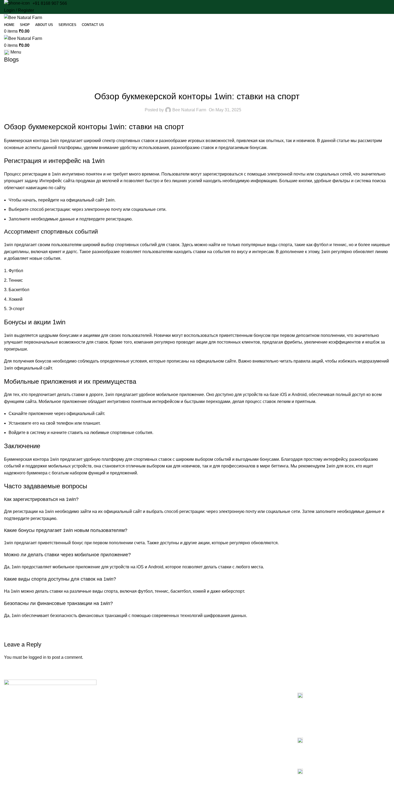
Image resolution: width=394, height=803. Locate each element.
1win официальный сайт (28, 368)
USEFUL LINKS (216, 684)
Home (112, 693)
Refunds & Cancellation (225, 712)
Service (113, 712)
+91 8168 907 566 (49, 3)
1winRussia (197, 83)
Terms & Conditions (221, 702)
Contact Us (116, 730)
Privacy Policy (216, 693)
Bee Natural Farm (189, 110)
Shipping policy (218, 730)
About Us (115, 702)
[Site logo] (23, 17)
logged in (37, 657)
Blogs (112, 721)
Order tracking (217, 721)
